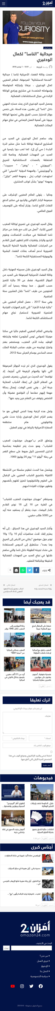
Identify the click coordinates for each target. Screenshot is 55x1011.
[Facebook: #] (40, 986)
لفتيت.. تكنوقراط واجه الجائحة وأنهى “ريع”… (23, 893)
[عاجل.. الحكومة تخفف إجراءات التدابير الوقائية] (42, 792)
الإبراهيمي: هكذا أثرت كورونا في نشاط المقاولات (22, 855)
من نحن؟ (44, 955)
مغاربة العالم (47, 48)
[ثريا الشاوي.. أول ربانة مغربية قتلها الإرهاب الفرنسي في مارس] (48, 884)
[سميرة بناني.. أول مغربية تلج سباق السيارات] (48, 871)
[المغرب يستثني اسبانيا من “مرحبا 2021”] (14, 640)
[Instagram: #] (22, 986)
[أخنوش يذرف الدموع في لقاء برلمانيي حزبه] (13, 818)
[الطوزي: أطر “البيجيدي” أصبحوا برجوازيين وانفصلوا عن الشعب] (13, 792)
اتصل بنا (44, 971)
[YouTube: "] (12, 986)
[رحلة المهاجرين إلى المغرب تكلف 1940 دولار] (14, 615)
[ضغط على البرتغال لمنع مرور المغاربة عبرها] (40, 615)
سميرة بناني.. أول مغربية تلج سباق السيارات (24, 868)
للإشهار (44, 965)
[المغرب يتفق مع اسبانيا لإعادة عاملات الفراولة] (40, 640)
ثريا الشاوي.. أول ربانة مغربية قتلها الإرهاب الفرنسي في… (21, 882)
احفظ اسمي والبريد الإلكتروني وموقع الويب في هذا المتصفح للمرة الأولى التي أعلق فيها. (30, 757)
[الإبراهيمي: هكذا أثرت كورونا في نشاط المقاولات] (48, 858)
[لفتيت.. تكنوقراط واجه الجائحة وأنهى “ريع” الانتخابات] (48, 896)
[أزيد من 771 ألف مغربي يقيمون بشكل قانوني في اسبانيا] (14, 664)
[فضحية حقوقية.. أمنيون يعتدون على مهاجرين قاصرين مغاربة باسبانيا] (40, 664)
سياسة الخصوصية (39, 976)
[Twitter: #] (31, 986)
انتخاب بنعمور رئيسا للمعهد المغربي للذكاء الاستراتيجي (13, 590)
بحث (6, 948)
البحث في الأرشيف (44, 943)
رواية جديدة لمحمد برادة (43, 588)
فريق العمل (42, 960)
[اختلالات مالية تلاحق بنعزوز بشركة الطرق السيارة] (42, 818)
